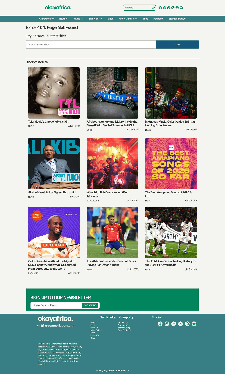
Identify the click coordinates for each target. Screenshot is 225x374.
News (62, 18)
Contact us (123, 323)
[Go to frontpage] (58, 7)
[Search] (153, 7)
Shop (145, 18)
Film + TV (93, 18)
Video (110, 18)
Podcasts (158, 18)
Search (177, 44)
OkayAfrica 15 (46, 18)
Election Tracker (177, 18)
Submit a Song (124, 328)
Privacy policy (123, 325)
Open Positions (124, 330)
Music (77, 18)
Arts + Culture (126, 18)
